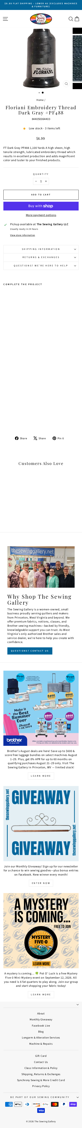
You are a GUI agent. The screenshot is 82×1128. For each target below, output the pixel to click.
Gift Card (41, 1056)
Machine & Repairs (41, 1044)
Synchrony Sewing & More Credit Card (41, 1080)
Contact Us (41, 1062)
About (41, 1013)
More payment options (41, 215)
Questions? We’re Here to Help (41, 265)
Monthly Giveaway (41, 1019)
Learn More (41, 776)
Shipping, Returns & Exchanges (41, 1074)
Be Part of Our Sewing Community (40, 1097)
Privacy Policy (41, 1086)
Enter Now (41, 883)
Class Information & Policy (41, 1068)
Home (40, 100)
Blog (41, 1032)
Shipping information (41, 249)
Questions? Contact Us (30, 650)
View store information (22, 235)
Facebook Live (41, 1026)
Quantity (41, 174)
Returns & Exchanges (41, 257)
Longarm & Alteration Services (41, 1037)
